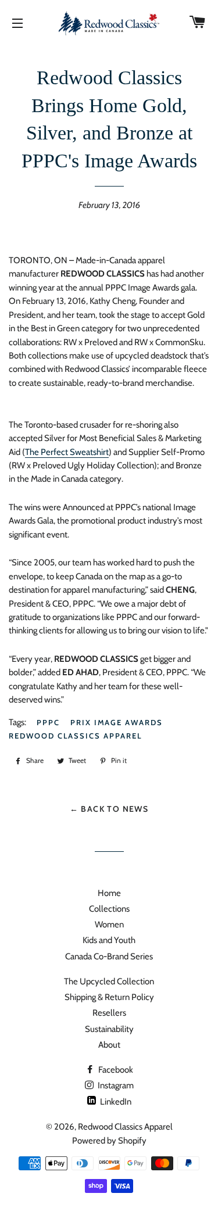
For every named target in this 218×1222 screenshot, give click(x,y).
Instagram (115, 1085)
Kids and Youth (109, 940)
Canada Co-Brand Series (109, 956)
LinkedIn (114, 1101)
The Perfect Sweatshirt (67, 452)
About (109, 1045)
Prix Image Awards (116, 722)
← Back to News (109, 809)
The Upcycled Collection (109, 981)
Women (109, 924)
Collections (109, 909)
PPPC (48, 722)
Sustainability (109, 1029)
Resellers (109, 1013)
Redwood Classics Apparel (75, 735)
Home (109, 893)
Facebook (115, 1070)
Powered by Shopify (109, 1140)
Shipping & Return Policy (109, 997)
